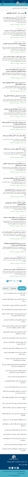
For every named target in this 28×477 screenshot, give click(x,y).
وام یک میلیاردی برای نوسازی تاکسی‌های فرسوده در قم (13, 309)
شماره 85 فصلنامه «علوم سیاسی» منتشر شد (14, 269)
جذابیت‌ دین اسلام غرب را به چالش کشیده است (13, 232)
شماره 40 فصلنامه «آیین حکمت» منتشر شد (14, 258)
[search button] (3, 1)
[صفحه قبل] (7, 281)
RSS (20, 464)
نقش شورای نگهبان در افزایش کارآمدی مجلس (14, 57)
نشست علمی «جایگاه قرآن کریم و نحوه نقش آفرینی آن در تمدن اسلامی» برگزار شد (15, 110)
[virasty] (12, 468)
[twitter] (18, 468)
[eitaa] (10, 468)
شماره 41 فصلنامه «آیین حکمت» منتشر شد (14, 31)
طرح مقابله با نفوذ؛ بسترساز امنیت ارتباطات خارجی (14, 434)
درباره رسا (22, 462)
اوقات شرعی (24, 464)
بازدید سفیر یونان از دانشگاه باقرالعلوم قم (15, 190)
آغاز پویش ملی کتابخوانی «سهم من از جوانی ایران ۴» (13, 305)
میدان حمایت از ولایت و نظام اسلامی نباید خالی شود (13, 338)
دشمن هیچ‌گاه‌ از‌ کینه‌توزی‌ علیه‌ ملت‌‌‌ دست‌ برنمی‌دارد (14, 420)
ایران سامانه (11, 475)
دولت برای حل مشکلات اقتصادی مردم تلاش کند (14, 430)
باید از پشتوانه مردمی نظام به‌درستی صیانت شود (14, 444)
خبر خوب (5, 288)
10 (16, 281)
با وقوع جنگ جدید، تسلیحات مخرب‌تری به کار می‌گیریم (17, 8)
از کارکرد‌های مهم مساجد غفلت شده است (16, 377)
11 (17, 281)
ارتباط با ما (17, 462)
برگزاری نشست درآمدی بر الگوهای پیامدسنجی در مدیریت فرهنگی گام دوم (14, 179)
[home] (14, 457)
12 (18, 281)
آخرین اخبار (22, 288)
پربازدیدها (13, 288)
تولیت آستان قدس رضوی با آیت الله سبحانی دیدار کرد (13, 403)
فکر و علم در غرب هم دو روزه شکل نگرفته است (14, 18)
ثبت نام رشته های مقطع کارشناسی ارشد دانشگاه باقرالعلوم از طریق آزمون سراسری (15, 70)
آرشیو (13, 462)
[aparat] (15, 468)
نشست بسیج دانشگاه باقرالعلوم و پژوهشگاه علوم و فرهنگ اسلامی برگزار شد (15, 244)
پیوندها (9, 462)
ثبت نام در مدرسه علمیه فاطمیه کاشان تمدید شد (14, 387)
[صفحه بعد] (20, 281)
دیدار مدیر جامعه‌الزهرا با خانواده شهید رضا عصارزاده (14, 348)
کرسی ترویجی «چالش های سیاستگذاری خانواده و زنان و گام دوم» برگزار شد (14, 123)
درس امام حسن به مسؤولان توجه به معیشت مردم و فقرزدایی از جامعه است (14, 218)
